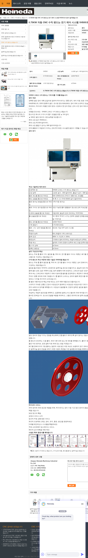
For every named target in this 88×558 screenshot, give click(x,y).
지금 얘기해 (61, 3)
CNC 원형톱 (5, 25)
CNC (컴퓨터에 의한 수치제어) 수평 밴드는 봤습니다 (13, 37)
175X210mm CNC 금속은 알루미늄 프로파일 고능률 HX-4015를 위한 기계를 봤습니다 (14, 531)
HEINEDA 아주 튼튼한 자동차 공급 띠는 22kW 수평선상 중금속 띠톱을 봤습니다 (15, 545)
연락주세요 (49, 3)
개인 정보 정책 (18, 556)
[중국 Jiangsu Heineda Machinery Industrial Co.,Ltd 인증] (7, 100)
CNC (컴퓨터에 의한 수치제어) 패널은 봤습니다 (13, 47)
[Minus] (82, 504)
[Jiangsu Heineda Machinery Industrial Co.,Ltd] (17, 11)
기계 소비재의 (5, 63)
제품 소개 (6, 18)
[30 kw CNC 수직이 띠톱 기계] (4, 81)
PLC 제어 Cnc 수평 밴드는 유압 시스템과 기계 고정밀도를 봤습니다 (15, 540)
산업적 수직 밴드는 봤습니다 (43, 451)
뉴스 (70, 3)
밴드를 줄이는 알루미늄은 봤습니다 (74, 451)
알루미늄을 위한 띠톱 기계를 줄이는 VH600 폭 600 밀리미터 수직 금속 (37, 511)
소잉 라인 (4, 59)
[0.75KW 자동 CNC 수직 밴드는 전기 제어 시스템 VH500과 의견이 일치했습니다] (47, 38)
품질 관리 (38, 3)
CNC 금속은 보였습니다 (8, 33)
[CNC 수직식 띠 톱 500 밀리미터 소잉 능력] (4, 88)
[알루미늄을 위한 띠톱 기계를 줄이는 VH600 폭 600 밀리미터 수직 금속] (37, 502)
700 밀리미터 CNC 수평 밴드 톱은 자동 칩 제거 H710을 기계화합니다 (15, 536)
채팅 (73, 53)
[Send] (82, 554)
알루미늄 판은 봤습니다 (8, 52)
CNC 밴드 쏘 (5, 29)
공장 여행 (27, 3)
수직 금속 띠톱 (57, 451)
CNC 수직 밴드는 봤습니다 (19, 18)
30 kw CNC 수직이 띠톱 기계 (15, 79)
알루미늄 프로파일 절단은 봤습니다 (12, 55)
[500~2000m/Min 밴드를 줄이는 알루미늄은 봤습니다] (4, 74)
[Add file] (42, 554)
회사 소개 (17, 3)
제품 (8, 3)
